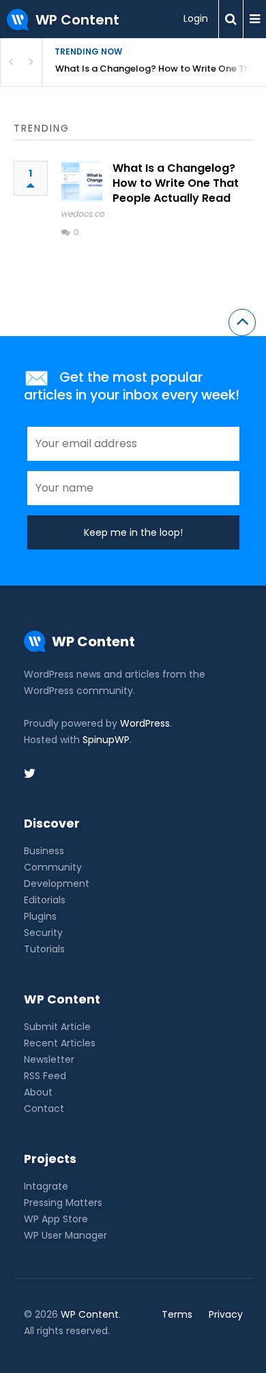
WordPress (145, 723)
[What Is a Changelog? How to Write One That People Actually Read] (81, 181)
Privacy (226, 1314)
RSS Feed (45, 1076)
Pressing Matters (63, 1202)
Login (195, 18)
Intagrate (46, 1186)
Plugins (40, 916)
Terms (177, 1314)
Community (53, 867)
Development (56, 883)
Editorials (44, 900)
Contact (44, 1108)
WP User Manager (65, 1235)
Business (44, 851)
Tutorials (44, 949)
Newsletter (49, 1059)
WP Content (90, 1314)
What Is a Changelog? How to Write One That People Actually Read (160, 68)
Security (43, 932)
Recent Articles (59, 1043)
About (38, 1092)
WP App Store (56, 1219)
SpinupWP (106, 739)
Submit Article (57, 1026)
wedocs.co (83, 214)
